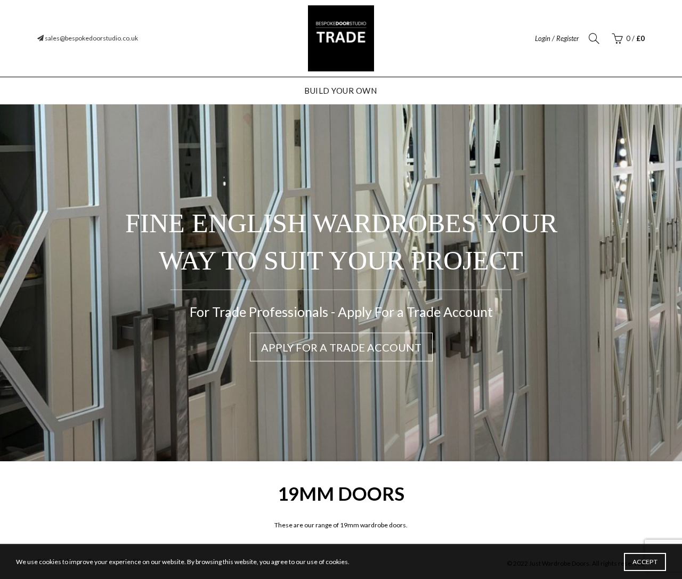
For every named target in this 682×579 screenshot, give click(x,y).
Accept (644, 562)
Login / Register (557, 38)
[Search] (594, 38)
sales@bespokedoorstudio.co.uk (91, 38)
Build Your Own (340, 90)
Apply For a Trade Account (341, 347)
